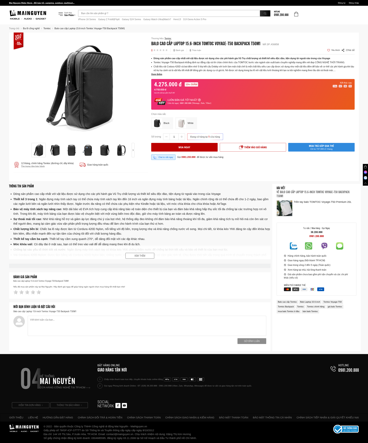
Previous (28, 87)
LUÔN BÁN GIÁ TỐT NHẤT (182, 99)
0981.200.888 (188, 157)
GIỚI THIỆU (16, 417)
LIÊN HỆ (33, 417)
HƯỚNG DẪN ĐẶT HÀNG (58, 417)
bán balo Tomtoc (310, 311)
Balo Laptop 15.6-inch (310, 302)
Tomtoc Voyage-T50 (332, 302)
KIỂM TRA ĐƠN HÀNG (30, 405)
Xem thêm (139, 255)
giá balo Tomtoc (335, 306)
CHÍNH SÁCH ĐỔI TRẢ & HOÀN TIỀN (100, 417)
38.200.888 (316, 232)
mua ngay (184, 147)
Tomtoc (300, 306)
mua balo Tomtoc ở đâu (288, 311)
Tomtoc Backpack (286, 306)
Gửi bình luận (252, 341)
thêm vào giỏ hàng (255, 147)
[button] (154, 50)
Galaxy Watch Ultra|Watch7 (157, 19)
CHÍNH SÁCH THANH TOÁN (144, 417)
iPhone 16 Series (87, 19)
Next (133, 87)
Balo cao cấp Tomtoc (287, 302)
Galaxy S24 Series (131, 19)
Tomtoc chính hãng (315, 306)
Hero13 (177, 19)
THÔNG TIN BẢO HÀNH (68, 405)
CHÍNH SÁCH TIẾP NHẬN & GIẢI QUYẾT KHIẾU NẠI (328, 417)
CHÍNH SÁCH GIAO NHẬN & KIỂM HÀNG (189, 417)
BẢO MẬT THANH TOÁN (233, 417)
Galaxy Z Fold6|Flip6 (109, 19)
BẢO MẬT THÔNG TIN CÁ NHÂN (272, 417)
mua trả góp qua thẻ (321, 147)
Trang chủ (14, 28)
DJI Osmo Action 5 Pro (194, 19)
